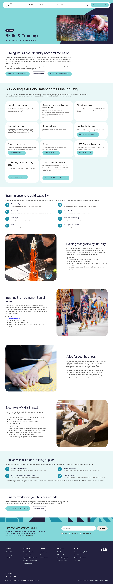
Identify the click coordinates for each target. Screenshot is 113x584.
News (50, 5)
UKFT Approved (71, 248)
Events (56, 5)
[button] (21, 5)
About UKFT (8, 552)
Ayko (37, 580)
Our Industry (8, 555)
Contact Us (8, 557)
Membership (43, 5)
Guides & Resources (80, 557)
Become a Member (62, 560)
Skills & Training (27, 563)
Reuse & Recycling (62, 557)
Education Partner (62, 555)
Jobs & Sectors (78, 555)
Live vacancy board (14, 319)
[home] (8, 4)
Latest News (43, 552)
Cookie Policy (94, 580)
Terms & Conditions (83, 580)
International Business (29, 555)
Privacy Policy (29, 535)
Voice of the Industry (28, 552)
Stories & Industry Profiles (81, 552)
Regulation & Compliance (30, 557)
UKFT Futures (9, 306)
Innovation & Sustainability (30, 560)
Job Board (77, 560)
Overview (59, 552)
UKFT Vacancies (44, 557)
